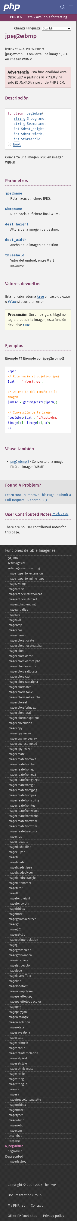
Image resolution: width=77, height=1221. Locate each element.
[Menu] (71, 7)
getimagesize (17, 563)
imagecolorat (17, 651)
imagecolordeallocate (22, 671)
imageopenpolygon (21, 991)
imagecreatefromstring (23, 800)
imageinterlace (18, 960)
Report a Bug (37, 500)
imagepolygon (17, 1012)
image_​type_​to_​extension (25, 573)
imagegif (13, 945)
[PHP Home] (12, 7)
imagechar (15, 630)
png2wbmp (15, 1151)
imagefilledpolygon (21, 873)
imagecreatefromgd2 (22, 775)
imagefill (13, 857)
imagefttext (16, 914)
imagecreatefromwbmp (23, 811)
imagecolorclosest (20, 656)
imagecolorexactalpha (23, 682)
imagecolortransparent (23, 718)
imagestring (16, 1079)
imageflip (14, 893)
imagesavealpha (19, 1032)
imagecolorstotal (19, 713)
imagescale (15, 1038)
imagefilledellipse (20, 867)
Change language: (27, 28)
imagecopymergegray (22, 738)
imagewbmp (16, 1120)
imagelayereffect (19, 976)
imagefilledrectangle (22, 878)
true (40, 297)
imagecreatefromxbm (22, 821)
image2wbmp (17, 584)
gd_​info (13, 558)
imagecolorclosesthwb (23, 666)
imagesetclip (16, 1048)
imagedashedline (19, 847)
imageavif (14, 620)
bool (17, 144)
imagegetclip (16, 934)
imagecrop (15, 836)
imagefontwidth (18, 903)
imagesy (13, 1094)
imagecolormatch (19, 687)
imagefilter (15, 888)
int (16, 129)
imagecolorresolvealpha (24, 697)
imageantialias (18, 609)
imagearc (14, 615)
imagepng (14, 1007)
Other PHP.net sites (22, 1216)
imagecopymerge (19, 733)
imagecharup (16, 635)
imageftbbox (16, 909)
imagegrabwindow (20, 955)
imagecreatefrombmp (22, 764)
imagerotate (16, 1027)
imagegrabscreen (19, 950)
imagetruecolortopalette (24, 1100)
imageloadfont (18, 986)
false (12, 302)
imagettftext (16, 1110)
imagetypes (16, 1115)
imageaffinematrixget (22, 599)
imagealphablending (22, 604)
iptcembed (15, 1136)
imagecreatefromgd (21, 769)
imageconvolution (20, 723)
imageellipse (16, 852)
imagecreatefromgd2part (24, 780)
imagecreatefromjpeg (22, 790)
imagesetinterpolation (23, 1053)
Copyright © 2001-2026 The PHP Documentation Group (32, 1190)
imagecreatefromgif (21, 785)
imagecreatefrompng (22, 795)
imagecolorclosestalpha (24, 661)
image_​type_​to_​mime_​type (26, 579)
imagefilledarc (17, 862)
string (19, 118)
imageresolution (19, 1022)
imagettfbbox (17, 1105)
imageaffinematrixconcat (25, 594)
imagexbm (15, 1130)
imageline (14, 981)
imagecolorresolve (20, 692)
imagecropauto (18, 842)
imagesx (13, 1089)
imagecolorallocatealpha (25, 646)
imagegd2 (14, 929)
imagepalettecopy (20, 996)
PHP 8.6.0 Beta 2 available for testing (38, 17)
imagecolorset (17, 702)
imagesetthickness (20, 1069)
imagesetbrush (18, 1043)
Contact (37, 1205)
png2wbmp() (19, 462)
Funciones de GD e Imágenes (30, 550)
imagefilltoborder (19, 883)
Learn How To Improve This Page (30, 495)
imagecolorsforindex (22, 707)
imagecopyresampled (22, 744)
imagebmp (15, 625)
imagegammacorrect (22, 919)
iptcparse (14, 1141)
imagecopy (15, 728)
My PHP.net (16, 1205)
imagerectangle (18, 1017)
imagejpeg (15, 971)
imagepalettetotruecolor (24, 1001)
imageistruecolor (19, 965)
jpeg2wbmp (15, 1146)
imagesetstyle (17, 1063)
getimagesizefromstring (24, 568)
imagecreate (16, 754)
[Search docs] (62, 7)
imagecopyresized (20, 749)
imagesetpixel (17, 1058)
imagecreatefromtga (22, 805)
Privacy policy (53, 1216)
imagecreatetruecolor (22, 831)
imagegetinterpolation (23, 940)
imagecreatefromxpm (22, 826)
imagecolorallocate (21, 640)
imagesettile (16, 1074)
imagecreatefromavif (22, 759)
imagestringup (17, 1084)
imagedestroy (17, 1161)
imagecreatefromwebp (23, 816)
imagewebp (15, 1125)
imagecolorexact (19, 677)
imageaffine (16, 589)
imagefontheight (19, 898)
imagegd (13, 924)
